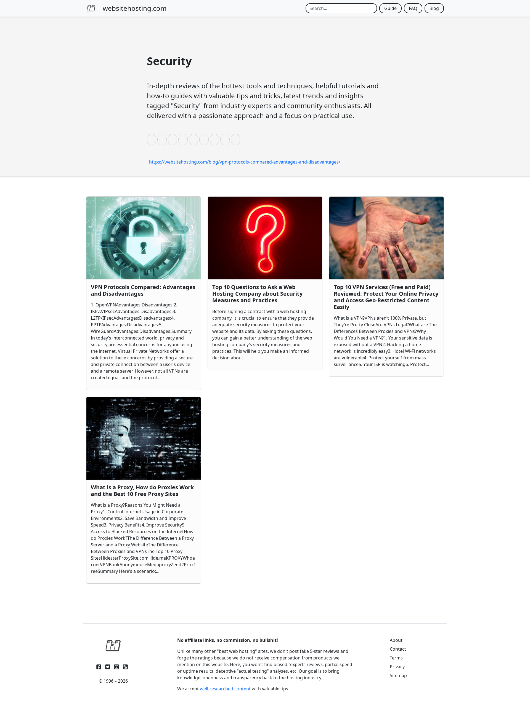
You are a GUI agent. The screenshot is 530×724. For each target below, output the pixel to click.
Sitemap (398, 675)
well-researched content (225, 689)
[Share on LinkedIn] (172, 139)
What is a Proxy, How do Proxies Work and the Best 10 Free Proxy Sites (142, 490)
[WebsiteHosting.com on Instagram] (116, 665)
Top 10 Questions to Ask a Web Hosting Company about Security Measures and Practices (257, 293)
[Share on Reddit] (183, 139)
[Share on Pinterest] (193, 139)
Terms (396, 658)
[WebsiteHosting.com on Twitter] (107, 665)
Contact (398, 649)
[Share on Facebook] (151, 139)
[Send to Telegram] (225, 139)
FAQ (413, 8)
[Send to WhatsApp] (235, 139)
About (396, 640)
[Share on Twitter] (162, 139)
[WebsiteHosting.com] (113, 645)
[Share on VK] (204, 139)
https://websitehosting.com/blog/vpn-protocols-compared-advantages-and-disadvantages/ (244, 162)
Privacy (397, 667)
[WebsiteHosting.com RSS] (125, 665)
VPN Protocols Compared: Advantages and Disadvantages (143, 290)
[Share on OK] (214, 139)
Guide (390, 8)
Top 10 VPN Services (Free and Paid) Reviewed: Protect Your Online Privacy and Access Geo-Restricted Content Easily (386, 297)
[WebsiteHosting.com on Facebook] (99, 665)
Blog (434, 8)
